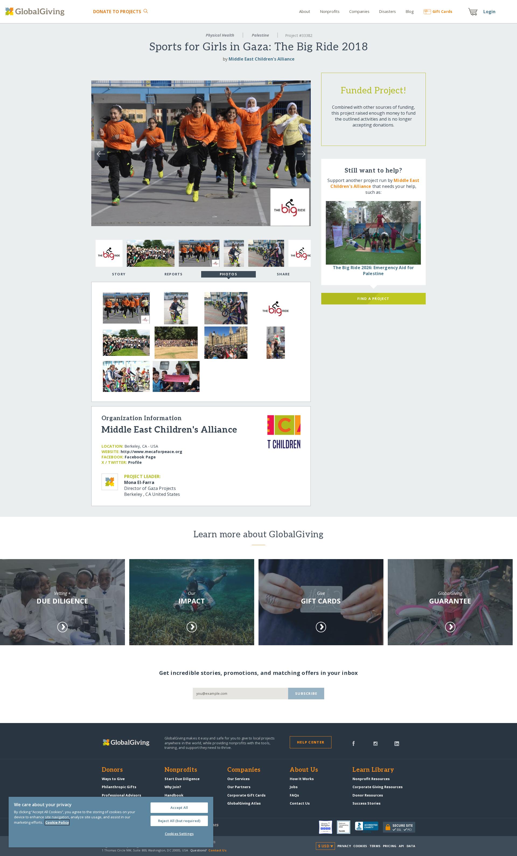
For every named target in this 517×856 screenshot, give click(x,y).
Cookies (360, 846)
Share (283, 274)
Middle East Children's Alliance (262, 59)
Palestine (260, 35)
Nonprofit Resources (371, 778)
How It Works (302, 778)
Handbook (174, 795)
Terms (374, 846)
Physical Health (220, 35)
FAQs (294, 795)
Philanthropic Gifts (119, 786)
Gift (442, 11)
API (401, 846)
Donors (112, 770)
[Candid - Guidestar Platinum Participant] (346, 827)
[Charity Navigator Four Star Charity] (328, 827)
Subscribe (306, 693)
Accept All (179, 807)
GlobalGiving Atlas (244, 803)
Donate (117, 12)
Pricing (389, 846)
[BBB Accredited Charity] (369, 827)
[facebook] (353, 743)
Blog (410, 11)
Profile (135, 462)
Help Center (310, 742)
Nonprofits (330, 11)
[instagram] (375, 743)
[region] (111, 822)
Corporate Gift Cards (246, 795)
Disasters (387, 11)
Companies (359, 11)
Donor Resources (367, 795)
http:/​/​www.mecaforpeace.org (151, 451)
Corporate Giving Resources (377, 786)
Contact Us (300, 803)
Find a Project (373, 298)
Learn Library (373, 770)
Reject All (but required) (179, 820)
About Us (304, 770)
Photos (228, 274)
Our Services (238, 778)
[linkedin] (396, 743)
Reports (174, 274)
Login (489, 12)
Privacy (344, 846)
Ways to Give (113, 778)
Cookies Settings (179, 833)
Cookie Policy (57, 822)
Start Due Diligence (182, 778)
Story (118, 274)
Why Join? (173, 786)
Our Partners (238, 786)
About (304, 11)
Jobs (294, 786)
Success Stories (366, 803)
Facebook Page (140, 456)
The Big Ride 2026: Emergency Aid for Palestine (373, 270)
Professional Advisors (121, 795)
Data (411, 846)
